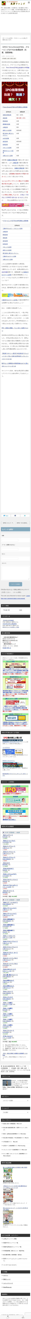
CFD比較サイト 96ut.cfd (10, 1141)
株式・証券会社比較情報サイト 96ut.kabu (14, 1133)
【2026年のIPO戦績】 (8, 620)
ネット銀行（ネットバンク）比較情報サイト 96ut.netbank (15, 1154)
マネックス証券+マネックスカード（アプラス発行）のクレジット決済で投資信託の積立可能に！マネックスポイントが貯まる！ (15, 670)
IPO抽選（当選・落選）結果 (9, 58)
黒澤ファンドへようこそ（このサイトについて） (15, 1260)
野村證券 (5, 121)
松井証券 (5, 144)
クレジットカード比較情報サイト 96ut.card (15, 1149)
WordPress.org (7, 1287)
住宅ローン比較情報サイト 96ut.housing (14, 1145)
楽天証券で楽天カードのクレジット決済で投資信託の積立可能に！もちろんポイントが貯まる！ (15, 692)
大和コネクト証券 (8, 155)
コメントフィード (8, 1283)
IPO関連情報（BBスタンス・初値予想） (14, 1250)
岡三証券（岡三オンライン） (11, 253)
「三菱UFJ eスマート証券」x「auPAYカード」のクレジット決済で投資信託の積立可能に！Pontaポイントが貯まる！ (15, 708)
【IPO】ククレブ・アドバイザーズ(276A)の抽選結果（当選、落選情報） (9, 523)
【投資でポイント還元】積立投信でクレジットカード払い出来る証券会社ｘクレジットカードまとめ (15, 356)
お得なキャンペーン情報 (10, 1239)
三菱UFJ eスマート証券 (9, 256)
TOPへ (23, 1317)
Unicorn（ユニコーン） (9, 760)
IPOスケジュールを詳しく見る (11, 627)
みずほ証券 (6, 138)
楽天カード (18, 677)
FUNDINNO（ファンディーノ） (11, 742)
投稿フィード (7, 1279)
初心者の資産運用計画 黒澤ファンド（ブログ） (15, 1128)
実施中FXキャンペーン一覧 (10, 1242)
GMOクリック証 (7, 971)
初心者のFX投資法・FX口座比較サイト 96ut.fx (16, 1137)
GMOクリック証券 (15, 808)
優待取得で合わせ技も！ (9, 819)
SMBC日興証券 (7, 115)
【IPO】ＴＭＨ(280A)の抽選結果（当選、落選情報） (23, 523)
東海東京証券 (6, 124)
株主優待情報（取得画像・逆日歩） (13, 1254)
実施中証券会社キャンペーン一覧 (12, 1246)
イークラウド (6, 747)
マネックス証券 (7, 147)
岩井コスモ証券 (7, 130)
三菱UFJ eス (6, 848)
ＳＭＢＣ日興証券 (15, 786)
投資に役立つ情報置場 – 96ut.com (12, 1123)
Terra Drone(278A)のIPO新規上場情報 (15, 107)
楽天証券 (5, 141)
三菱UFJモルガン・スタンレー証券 (12, 228)
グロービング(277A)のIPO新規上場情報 (15, 220)
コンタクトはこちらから (10, 1265)
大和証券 (5, 127)
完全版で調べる (7, 648)
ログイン (5, 1275)
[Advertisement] (15, 24)
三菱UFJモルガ (7, 853)
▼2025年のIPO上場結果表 (10, 623)
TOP (14, 1066)
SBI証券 (5, 118)
